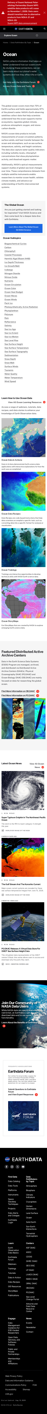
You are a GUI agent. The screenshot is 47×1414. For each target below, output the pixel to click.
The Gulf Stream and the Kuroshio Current (21, 884)
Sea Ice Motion (11, 337)
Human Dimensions (31, 1207)
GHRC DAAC (31, 1261)
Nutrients (9, 281)
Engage (11, 1318)
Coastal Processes (13, 255)
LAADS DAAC (32, 1274)
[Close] (44, 13)
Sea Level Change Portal (32, 1298)
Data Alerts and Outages (13, 1214)
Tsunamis (9, 370)
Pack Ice (9, 303)
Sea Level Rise (11, 340)
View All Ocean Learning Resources (25, 402)
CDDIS (29, 1256)
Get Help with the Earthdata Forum (19, 82)
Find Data (12, 1177)
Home (5, 43)
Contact (29, 1332)
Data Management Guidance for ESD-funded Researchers (14, 1328)
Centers (30, 1243)
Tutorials (12, 1273)
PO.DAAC (30, 1292)
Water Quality (11, 374)
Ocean (29, 1217)
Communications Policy (15, 1385)
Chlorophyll (10, 251)
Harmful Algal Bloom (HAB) (17, 258)
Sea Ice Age (10, 329)
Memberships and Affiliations (14, 1361)
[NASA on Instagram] (12, 1166)
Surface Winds (11, 366)
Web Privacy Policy (13, 1376)
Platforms (12, 1190)
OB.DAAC (30, 1288)
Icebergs (9, 270)
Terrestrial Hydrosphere (32, 1234)
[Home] (26, 28)
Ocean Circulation (13, 284)
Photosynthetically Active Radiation (21, 307)
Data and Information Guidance (19, 1380)
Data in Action (14, 1277)
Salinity (8, 325)
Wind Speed (10, 381)
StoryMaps (13, 1291)
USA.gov (9, 1394)
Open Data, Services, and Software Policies (14, 1341)
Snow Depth (10, 359)
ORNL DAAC (31, 1283)
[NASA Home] (16, 28)
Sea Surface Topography (16, 351)
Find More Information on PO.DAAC (18, 695)
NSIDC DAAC (32, 1279)
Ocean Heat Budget (14, 292)
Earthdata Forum (12, 1258)
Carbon (8, 247)
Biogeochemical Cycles (15, 244)
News (29, 1318)
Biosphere (30, 1190)
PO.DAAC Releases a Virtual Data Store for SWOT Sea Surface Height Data (21, 949)
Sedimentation (11, 355)
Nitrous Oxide (11, 277)
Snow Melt (9, 363)
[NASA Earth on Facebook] (7, 1166)
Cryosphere (31, 1201)
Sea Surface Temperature (17, 348)
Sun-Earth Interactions (31, 1227)
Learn (11, 1243)
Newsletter (31, 1327)
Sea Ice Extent (11, 333)
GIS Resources (14, 1286)
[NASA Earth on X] (18, 1166)
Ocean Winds (11, 299)
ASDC (28, 1252)
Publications (13, 1295)
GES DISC (30, 1265)
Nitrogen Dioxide (12, 273)
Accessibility (10, 1389)
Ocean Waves (11, 296)
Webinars (12, 1264)
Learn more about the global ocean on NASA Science (23, 228)
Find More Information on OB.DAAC (18, 691)
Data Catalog (14, 1181)
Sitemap (26, 1389)
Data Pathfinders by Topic (31, 1179)
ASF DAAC (30, 1247)
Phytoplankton (11, 311)
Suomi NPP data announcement (22, 23)
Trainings (12, 1268)
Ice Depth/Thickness (14, 262)
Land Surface (32, 1213)
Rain (7, 318)
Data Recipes (14, 1282)
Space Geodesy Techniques (13, 1201)
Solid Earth (31, 1222)
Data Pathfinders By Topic (21, 43)
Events (29, 1323)
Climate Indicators (30, 1196)
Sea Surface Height (14, 344)
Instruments (13, 1194)
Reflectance (10, 322)
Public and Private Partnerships (13, 1351)
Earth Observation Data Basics (13, 1250)
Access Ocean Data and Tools (17, 86)
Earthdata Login (12, 1221)
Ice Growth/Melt (12, 266)
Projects (11, 1208)
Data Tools (13, 1185)
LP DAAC (30, 1270)
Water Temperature (14, 377)
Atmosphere (31, 1186)
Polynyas (9, 314)
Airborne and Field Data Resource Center (32, 1307)
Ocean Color (10, 288)
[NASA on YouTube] (23, 1166)
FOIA (35, 1385)
